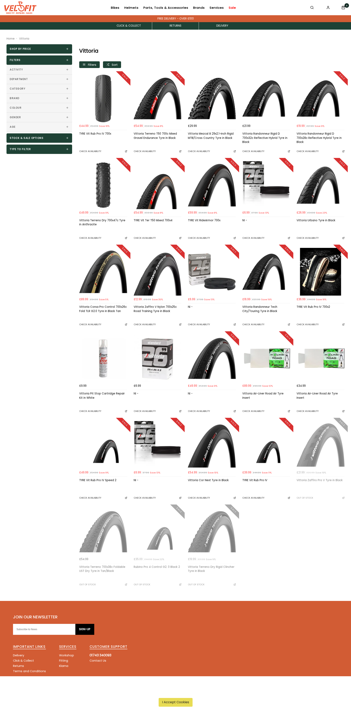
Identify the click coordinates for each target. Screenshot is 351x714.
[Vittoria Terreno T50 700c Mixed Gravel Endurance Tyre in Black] (158, 98)
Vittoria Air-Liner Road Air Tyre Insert (263, 396)
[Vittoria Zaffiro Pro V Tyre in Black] (320, 445)
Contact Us (98, 661)
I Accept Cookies (175, 702)
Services (217, 7)
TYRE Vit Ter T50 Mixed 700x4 (153, 220)
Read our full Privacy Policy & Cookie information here (175, 692)
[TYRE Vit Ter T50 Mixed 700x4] (158, 185)
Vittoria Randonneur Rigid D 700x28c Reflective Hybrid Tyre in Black (319, 138)
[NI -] (266, 185)
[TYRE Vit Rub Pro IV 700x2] (320, 272)
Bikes (115, 7)
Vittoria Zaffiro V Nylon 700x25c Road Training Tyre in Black (155, 309)
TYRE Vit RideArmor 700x (204, 220)
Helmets (131, 7)
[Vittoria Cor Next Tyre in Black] (212, 445)
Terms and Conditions (29, 671)
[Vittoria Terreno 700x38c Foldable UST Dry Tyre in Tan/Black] (103, 532)
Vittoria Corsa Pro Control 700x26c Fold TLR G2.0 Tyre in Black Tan (103, 309)
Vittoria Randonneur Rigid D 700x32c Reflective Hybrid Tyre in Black (264, 138)
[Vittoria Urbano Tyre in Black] (320, 185)
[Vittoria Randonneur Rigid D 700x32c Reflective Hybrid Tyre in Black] (266, 98)
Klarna (63, 666)
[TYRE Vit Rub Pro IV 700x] (103, 98)
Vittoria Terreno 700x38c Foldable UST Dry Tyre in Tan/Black (102, 569)
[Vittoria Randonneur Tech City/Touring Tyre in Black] (266, 272)
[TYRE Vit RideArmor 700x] (212, 185)
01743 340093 (100, 655)
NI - (244, 220)
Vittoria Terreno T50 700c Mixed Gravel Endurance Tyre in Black (155, 136)
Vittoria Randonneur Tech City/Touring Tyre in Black (259, 309)
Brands (199, 7)
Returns (18, 666)
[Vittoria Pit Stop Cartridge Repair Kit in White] (103, 358)
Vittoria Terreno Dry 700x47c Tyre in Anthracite (102, 222)
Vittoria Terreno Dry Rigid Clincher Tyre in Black (211, 569)
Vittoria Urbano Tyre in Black (316, 220)
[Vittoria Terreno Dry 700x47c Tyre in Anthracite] (103, 185)
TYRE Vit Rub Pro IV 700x (95, 134)
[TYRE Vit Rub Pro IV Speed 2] (103, 445)
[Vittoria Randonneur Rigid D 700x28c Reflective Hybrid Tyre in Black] (320, 98)
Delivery (18, 655)
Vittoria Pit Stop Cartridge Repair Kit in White (102, 396)
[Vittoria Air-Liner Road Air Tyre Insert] (266, 358)
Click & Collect (23, 661)
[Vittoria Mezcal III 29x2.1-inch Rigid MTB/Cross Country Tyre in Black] (212, 98)
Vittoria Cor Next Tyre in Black (208, 480)
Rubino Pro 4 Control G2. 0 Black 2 (157, 567)
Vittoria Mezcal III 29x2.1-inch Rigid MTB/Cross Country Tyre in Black (211, 136)
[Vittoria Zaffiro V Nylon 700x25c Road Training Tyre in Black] (158, 272)
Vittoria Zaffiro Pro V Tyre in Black (320, 480)
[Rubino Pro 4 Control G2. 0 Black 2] (158, 532)
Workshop (66, 655)
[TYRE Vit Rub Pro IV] (266, 445)
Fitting (63, 661)
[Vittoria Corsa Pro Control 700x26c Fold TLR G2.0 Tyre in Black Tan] (103, 272)
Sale (232, 7)
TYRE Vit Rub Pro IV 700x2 (313, 307)
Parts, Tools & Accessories (165, 7)
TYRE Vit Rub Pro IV (254, 480)
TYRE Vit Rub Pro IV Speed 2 (97, 480)
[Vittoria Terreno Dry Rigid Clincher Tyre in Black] (212, 532)
